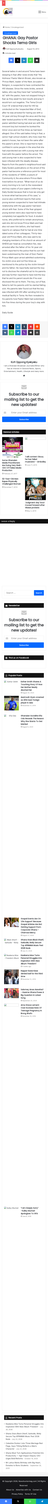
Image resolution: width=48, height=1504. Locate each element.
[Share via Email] (36, 60)
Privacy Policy (17, 1494)
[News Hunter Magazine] (7, 12)
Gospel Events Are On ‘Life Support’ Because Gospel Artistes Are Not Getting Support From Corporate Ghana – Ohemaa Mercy (31, 925)
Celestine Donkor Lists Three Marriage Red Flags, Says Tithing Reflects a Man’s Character (24, 1446)
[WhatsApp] (30, 60)
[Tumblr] (24, 326)
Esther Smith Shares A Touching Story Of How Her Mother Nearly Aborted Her (31, 685)
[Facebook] (11, 60)
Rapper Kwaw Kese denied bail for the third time (32, 973)
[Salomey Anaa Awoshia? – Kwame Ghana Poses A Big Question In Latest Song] (11, 993)
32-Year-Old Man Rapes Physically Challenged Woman (11, 481)
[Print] (37, 332)
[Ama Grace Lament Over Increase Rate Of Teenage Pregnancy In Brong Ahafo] (11, 1103)
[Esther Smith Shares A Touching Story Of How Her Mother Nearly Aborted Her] (11, 685)
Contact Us (37, 1490)
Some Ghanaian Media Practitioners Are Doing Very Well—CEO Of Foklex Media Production (12, 465)
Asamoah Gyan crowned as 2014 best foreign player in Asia (32, 700)
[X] (17, 60)
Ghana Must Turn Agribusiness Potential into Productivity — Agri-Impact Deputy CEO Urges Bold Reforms (25, 1456)
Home (7, 27)
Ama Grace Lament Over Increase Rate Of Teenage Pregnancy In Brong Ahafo (31, 1009)
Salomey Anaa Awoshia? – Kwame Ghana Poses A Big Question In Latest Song (32, 993)
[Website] (24, 375)
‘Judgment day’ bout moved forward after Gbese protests (35, 505)
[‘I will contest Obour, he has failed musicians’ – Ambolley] (35, 445)
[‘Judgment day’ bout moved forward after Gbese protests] (35, 489)
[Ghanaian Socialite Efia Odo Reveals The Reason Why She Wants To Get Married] (11, 813)
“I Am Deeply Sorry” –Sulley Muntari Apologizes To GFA (29, 1211)
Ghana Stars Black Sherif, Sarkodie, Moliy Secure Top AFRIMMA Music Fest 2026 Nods (32, 943)
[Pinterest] (30, 326)
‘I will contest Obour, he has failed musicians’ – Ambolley (35, 459)
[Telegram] (18, 332)
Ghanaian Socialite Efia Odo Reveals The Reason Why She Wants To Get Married (32, 719)
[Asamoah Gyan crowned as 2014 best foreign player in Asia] (11, 703)
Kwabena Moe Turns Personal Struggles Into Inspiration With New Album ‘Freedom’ (31, 959)
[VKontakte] (5, 332)
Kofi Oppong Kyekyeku (14, 49)
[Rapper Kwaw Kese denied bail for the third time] (11, 976)
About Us (10, 1490)
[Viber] (24, 332)
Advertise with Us (23, 1490)
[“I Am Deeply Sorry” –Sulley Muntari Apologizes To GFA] (11, 1306)
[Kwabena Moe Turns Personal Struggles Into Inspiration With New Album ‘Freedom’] (11, 959)
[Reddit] (37, 326)
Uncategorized (17, 27)
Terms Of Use (30, 1494)
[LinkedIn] (24, 60)
